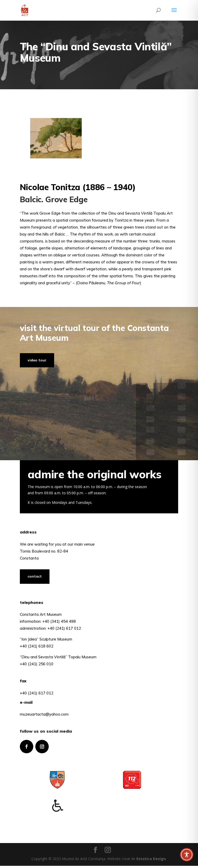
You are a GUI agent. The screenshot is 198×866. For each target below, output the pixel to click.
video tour (37, 360)
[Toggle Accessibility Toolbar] (186, 854)
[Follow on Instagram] (42, 746)
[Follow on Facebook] (26, 746)
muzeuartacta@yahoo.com (44, 714)
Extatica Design (151, 858)
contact (35, 576)
